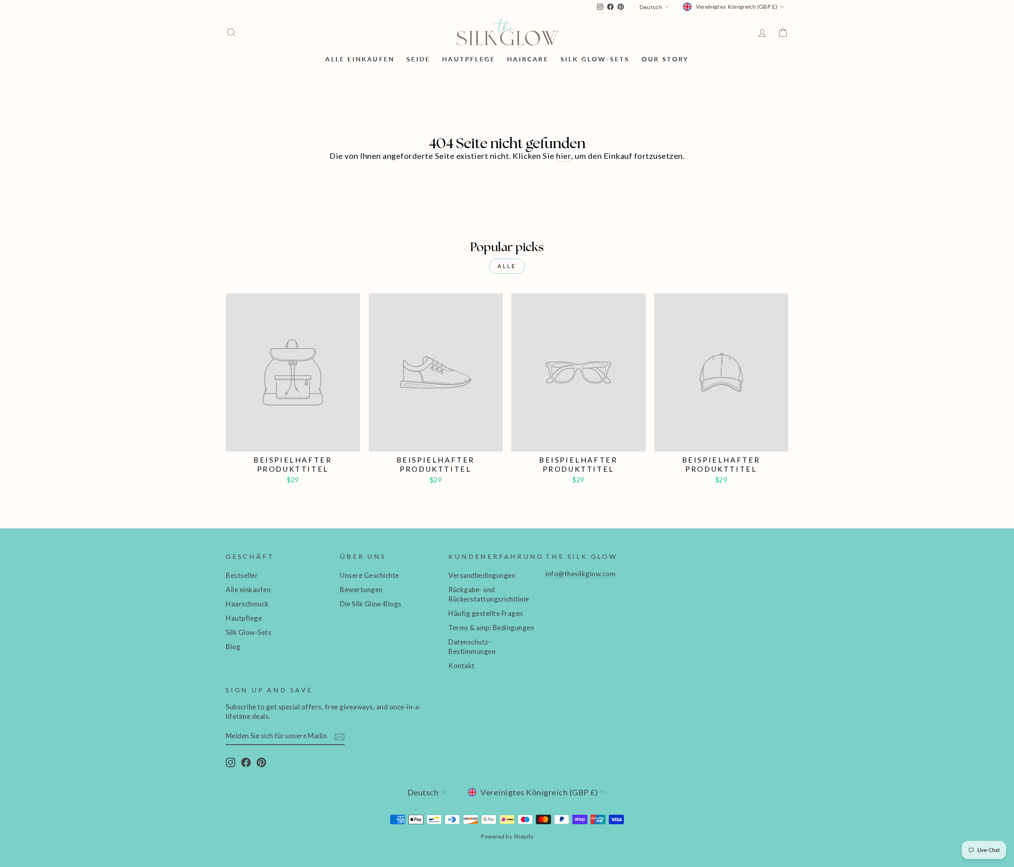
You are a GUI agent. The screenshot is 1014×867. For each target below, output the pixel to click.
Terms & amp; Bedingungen (491, 627)
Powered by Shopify (507, 836)
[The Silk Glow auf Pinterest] (261, 762)
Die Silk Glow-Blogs (371, 604)
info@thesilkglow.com (580, 574)
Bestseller (242, 575)
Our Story (665, 59)
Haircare (528, 59)
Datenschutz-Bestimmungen (472, 646)
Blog (233, 646)
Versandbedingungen (481, 575)
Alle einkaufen (360, 59)
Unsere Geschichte (369, 575)
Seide (418, 59)
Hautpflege (468, 59)
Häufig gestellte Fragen (485, 613)
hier (563, 155)
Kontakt (461, 665)
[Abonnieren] (339, 736)
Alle (507, 266)
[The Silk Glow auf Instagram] (230, 762)
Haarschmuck (247, 604)
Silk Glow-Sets (595, 59)
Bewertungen (361, 589)
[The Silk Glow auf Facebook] (246, 762)
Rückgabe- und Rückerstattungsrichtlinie (488, 594)
